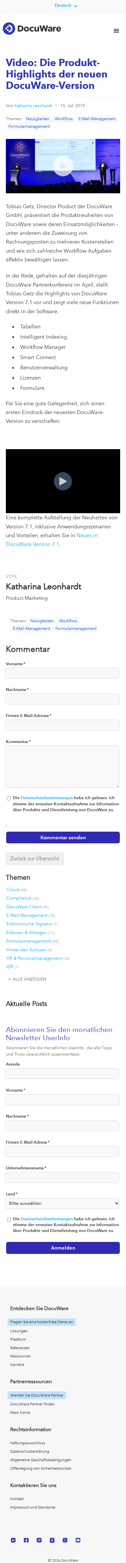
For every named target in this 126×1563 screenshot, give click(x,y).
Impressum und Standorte (32, 1507)
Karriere (17, 1364)
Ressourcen (20, 1356)
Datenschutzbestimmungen (47, 797)
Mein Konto (20, 1412)
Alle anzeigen (30, 979)
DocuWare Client (27, 906)
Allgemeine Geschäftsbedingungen (40, 1460)
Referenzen (20, 1348)
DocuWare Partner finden (32, 1404)
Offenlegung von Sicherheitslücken (40, 1468)
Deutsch (63, 5)
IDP (12, 966)
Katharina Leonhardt (33, 105)
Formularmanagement (29, 126)
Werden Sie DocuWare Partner (37, 1395)
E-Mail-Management (97, 118)
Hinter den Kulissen (29, 949)
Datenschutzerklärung (29, 1451)
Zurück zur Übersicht (34, 858)
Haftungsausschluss (27, 1443)
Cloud (16, 889)
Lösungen (19, 1331)
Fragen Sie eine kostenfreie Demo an (41, 1322)
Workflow (64, 118)
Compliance (22, 898)
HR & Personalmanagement (38, 958)
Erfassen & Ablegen (30, 932)
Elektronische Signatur (32, 923)
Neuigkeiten (37, 118)
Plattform (18, 1339)
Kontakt (17, 1499)
